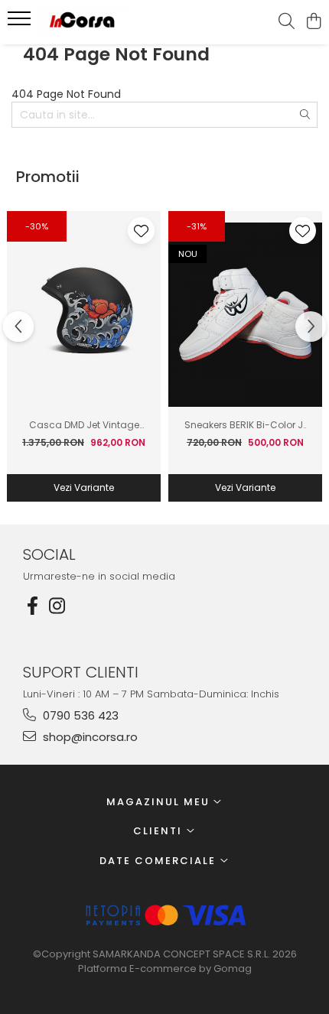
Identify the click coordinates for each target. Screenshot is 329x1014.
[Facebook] (32, 606)
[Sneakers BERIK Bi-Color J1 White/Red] (245, 314)
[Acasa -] (99, 22)
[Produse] (21, 22)
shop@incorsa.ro (89, 737)
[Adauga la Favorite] (141, 230)
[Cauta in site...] (287, 22)
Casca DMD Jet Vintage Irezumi (84, 425)
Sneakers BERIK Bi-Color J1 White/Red (245, 425)
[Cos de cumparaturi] (313, 22)
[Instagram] (56, 606)
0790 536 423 (79, 715)
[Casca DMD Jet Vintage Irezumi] (84, 314)
